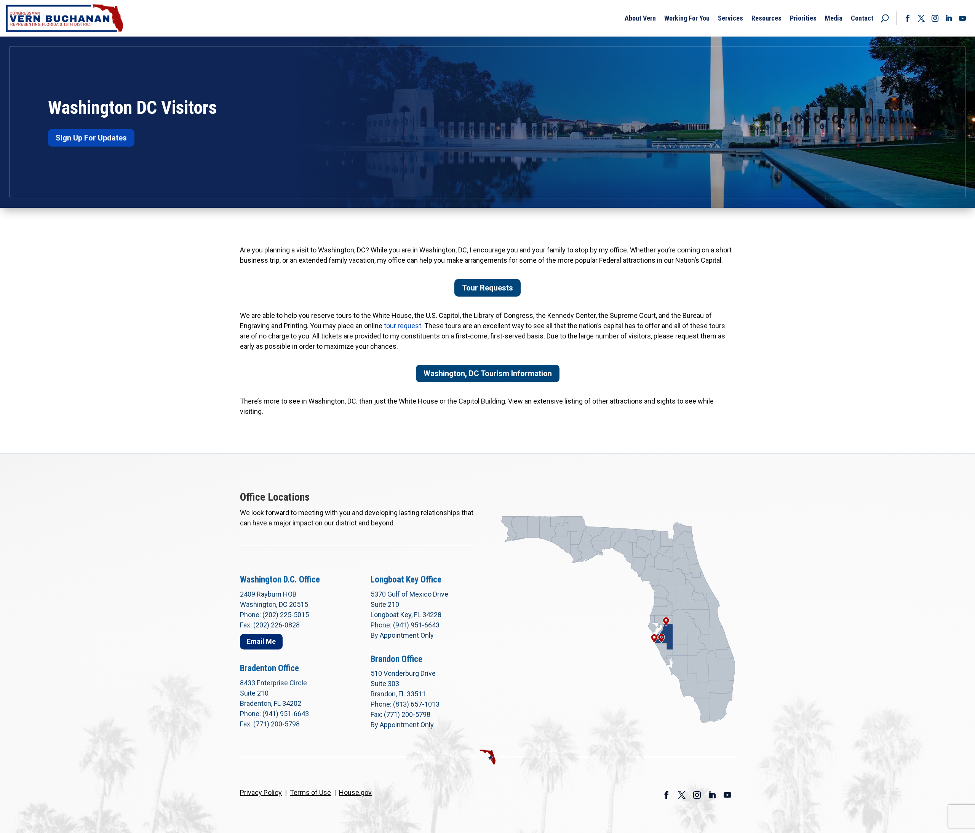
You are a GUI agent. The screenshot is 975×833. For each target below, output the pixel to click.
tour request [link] (402, 326)
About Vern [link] (640, 18)
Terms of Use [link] (310, 792)
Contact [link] (862, 18)
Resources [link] (766, 18)
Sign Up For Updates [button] (91, 137)
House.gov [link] (355, 792)
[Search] (885, 18)
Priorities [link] (803, 18)
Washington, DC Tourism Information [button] (488, 373)
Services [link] (730, 18)
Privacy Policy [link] (261, 792)
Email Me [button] (261, 641)
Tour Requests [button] (487, 287)
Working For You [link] (687, 18)
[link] (65, 18)
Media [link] (833, 18)
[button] (907, 18)
